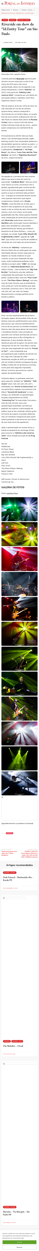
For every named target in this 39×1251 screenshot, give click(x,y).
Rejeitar (19, 1247)
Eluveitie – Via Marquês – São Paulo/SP (16, 1213)
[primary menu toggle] (2, 3)
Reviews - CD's (17, 1041)
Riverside (20, 79)
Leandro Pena (8, 42)
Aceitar (19, 1242)
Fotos (5, 20)
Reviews (12, 20)
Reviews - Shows (24, 20)
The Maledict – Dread (13, 1045)
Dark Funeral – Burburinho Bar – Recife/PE (18, 879)
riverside (9, 833)
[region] (19, 1240)
